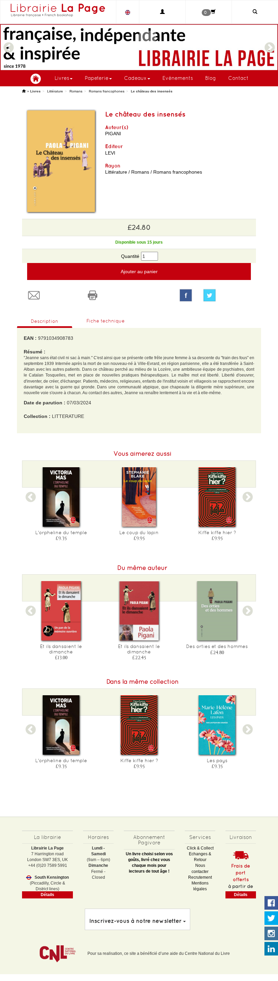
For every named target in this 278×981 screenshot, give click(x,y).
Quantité (130, 256)
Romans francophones (106, 91)
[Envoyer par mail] (51, 295)
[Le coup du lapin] (139, 497)
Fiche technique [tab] (105, 320)
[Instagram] (271, 933)
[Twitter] (227, 295)
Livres (62, 78)
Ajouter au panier (139, 271)
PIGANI (113, 133)
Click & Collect (200, 848)
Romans (76, 91)
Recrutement (200, 877)
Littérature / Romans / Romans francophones (153, 172)
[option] (139, 47)
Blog (210, 78)
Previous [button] (8, 44)
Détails (47, 894)
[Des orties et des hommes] (217, 611)
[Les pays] (217, 725)
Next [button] (269, 44)
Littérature (55, 91)
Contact (238, 78)
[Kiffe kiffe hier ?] (217, 497)
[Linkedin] (271, 949)
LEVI (110, 153)
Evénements (177, 78)
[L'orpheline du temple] (61, 497)
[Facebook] (186, 295)
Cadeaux (135, 78)
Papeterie (96, 78)
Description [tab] (44, 321)
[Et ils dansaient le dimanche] (61, 611)
